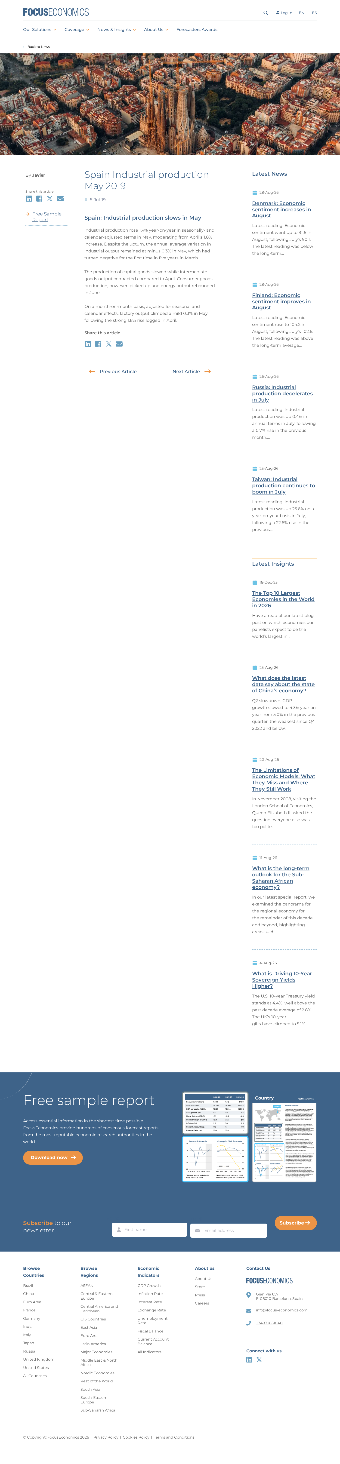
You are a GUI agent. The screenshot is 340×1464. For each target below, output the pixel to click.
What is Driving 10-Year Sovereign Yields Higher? (282, 980)
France (29, 1310)
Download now (49, 1157)
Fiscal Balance (151, 1331)
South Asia (90, 1389)
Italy (27, 1335)
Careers (202, 1303)
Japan (28, 1343)
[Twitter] (259, 1360)
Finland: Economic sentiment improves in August (281, 301)
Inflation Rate (150, 1294)
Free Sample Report (47, 216)
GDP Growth (149, 1285)
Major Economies (96, 1352)
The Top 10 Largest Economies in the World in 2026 (283, 599)
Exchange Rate (152, 1310)
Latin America (93, 1344)
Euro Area (32, 1302)
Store (200, 1287)
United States (36, 1368)
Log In (286, 13)
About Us (153, 29)
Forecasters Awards (196, 29)
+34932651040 (269, 1323)
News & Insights (114, 29)
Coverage (74, 29)
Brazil (28, 1285)
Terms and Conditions (174, 1437)
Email (196, 1219)
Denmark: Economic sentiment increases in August (281, 209)
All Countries (35, 1376)
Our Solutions (37, 29)
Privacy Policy (105, 1437)
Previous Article (118, 371)
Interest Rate (150, 1302)
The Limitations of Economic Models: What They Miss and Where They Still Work (283, 779)
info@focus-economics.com (282, 1310)
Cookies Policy (136, 1437)
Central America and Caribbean (99, 1308)
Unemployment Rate (153, 1320)
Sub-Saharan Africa (97, 1410)
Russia (29, 1351)
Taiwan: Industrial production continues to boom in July (283, 485)
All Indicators (149, 1352)
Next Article (186, 371)
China (28, 1294)
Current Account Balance (153, 1341)
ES (314, 13)
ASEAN (86, 1285)
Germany (31, 1318)
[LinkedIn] (249, 1360)
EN (301, 13)
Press (200, 1295)
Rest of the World (96, 1381)
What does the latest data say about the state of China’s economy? (283, 684)
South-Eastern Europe (94, 1399)
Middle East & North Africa (98, 1362)
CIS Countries (93, 1319)
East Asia (88, 1327)
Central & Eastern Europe (96, 1296)
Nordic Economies (97, 1373)
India (27, 1326)
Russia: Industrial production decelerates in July (282, 393)
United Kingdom (38, 1359)
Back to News (39, 47)
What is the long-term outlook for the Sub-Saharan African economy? (280, 878)
